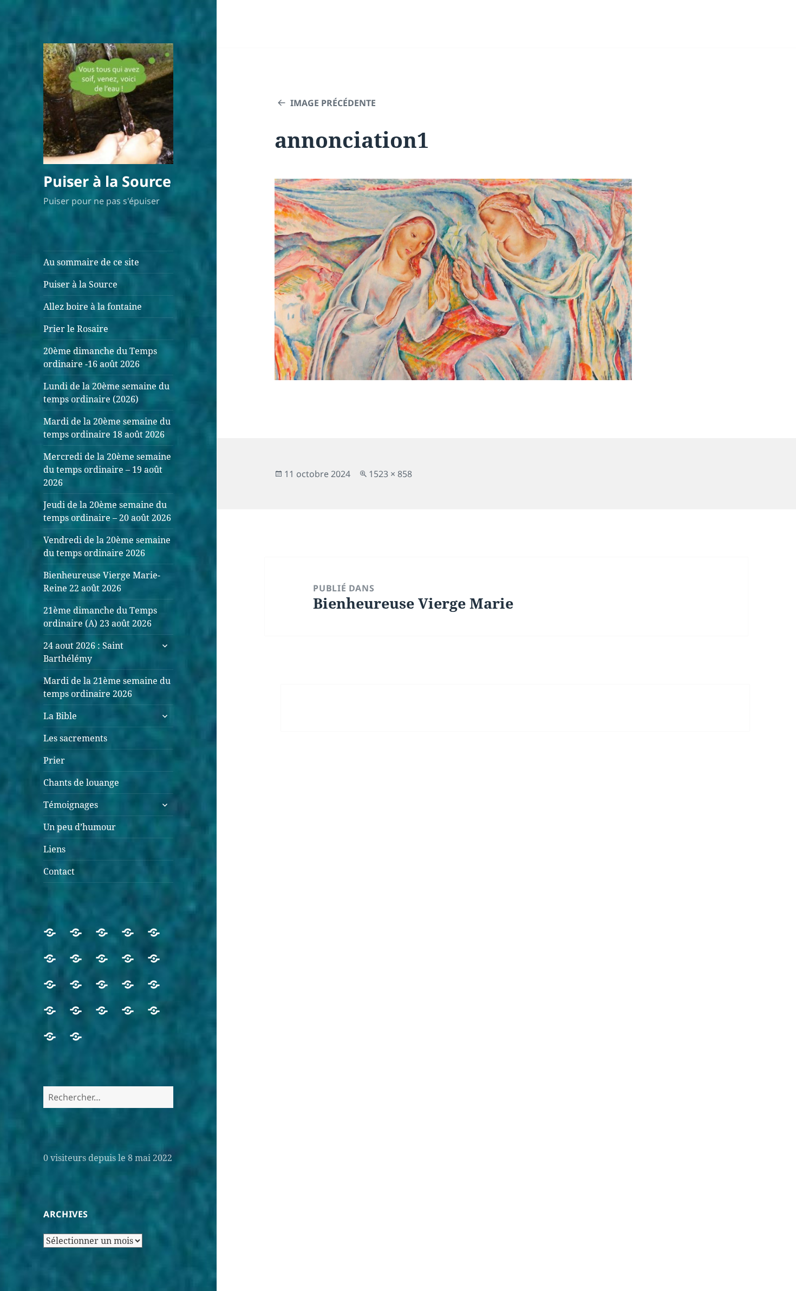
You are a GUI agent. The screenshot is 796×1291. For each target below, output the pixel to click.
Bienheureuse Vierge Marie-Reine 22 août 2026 (101, 581)
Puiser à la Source (107, 181)
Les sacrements (75, 738)
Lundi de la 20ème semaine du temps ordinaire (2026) (106, 392)
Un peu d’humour (79, 827)
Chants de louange (81, 782)
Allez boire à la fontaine (92, 306)
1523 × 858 (390, 474)
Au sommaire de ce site (91, 262)
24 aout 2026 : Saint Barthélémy (83, 652)
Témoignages (70, 805)
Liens (54, 849)
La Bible (60, 716)
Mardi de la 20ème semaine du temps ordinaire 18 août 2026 (107, 427)
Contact (59, 871)
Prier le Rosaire (75, 329)
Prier (54, 760)
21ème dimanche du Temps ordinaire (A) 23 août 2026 (100, 616)
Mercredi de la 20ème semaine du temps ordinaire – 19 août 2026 (107, 469)
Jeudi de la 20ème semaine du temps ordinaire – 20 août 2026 (107, 511)
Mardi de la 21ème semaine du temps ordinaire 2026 (107, 687)
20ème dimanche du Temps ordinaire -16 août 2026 (100, 357)
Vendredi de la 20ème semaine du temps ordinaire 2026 (107, 546)
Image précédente (333, 103)
